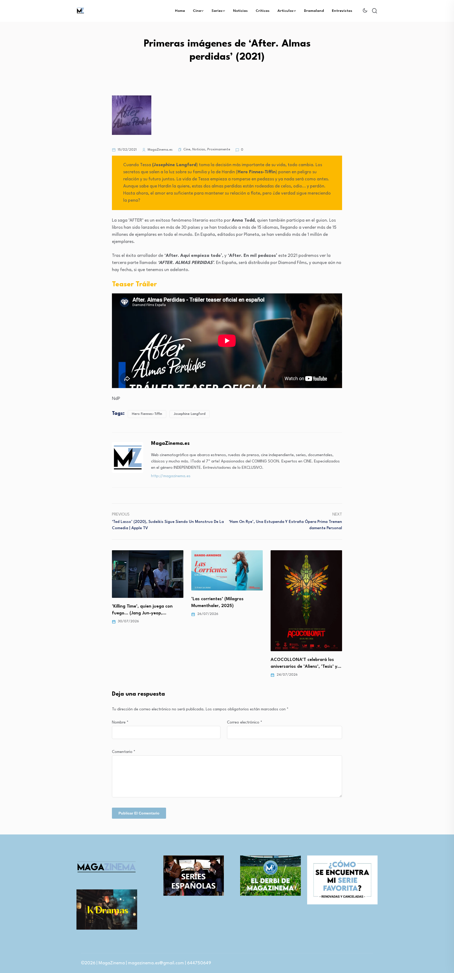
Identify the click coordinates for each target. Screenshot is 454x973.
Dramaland (314, 11)
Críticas (263, 11)
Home (180, 11)
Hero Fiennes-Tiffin (147, 414)
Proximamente (218, 149)
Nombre (120, 723)
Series (217, 11)
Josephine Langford (189, 414)
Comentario (123, 752)
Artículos (285, 11)
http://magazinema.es (170, 476)
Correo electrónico (244, 723)
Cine (197, 11)
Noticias (240, 11)
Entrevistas (342, 11)
